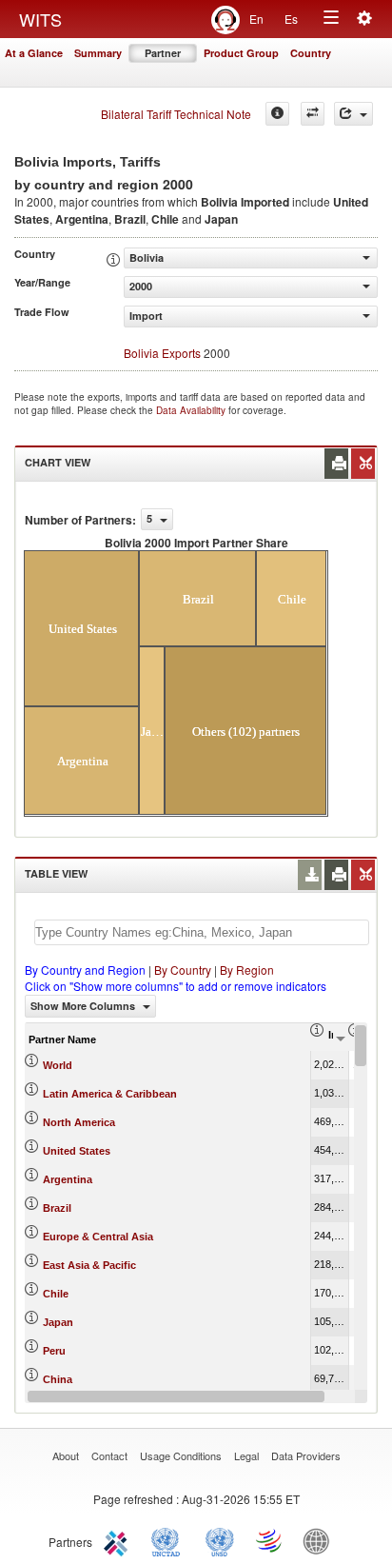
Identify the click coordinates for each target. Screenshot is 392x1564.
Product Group (241, 53)
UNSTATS (220, 1540)
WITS (40, 19)
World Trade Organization (270, 1540)
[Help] (277, 114)
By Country (182, 969)
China (57, 1379)
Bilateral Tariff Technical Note (176, 114)
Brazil (57, 1208)
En (256, 18)
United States (76, 1151)
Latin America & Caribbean (110, 1093)
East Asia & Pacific (89, 1265)
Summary (98, 53)
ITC (119, 1540)
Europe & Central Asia (98, 1236)
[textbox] (201, 932)
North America (79, 1122)
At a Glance (34, 53)
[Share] (353, 114)
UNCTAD (169, 1540)
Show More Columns (84, 1006)
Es (291, 18)
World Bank (321, 1540)
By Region (247, 969)
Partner (163, 53)
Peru (54, 1350)
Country (310, 53)
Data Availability (192, 410)
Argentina (67, 1179)
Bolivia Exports (162, 353)
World (57, 1065)
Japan (58, 1322)
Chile (56, 1293)
